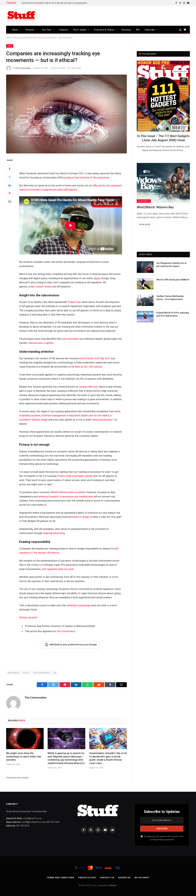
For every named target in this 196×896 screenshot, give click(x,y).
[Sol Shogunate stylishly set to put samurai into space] (145, 267)
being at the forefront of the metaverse (87, 177)
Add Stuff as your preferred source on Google (73, 644)
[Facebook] (9, 169)
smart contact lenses (40, 286)
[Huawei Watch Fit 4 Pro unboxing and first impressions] (145, 317)
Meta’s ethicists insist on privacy (68, 492)
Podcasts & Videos (104, 29)
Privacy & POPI (87, 877)
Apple (97, 278)
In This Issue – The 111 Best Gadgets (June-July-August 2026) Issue (163, 138)
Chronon (113, 885)
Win (138, 29)
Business (126, 29)
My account (142, 877)
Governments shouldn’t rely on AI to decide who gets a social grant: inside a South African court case (56, 3)
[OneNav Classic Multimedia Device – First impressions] (145, 300)
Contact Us (107, 877)
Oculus (26, 673)
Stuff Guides (80, 29)
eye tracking (13, 673)
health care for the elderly (95, 415)
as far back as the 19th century (85, 366)
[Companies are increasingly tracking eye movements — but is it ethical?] (66, 114)
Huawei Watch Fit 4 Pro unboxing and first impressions (172, 314)
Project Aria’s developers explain (75, 476)
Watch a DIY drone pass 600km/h (172, 279)
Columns (63, 29)
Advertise (124, 877)
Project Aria (74, 302)
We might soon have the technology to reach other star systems (23, 756)
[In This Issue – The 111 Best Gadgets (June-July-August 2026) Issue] (163, 96)
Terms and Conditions (60, 877)
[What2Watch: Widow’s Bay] (163, 183)
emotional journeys (102, 419)
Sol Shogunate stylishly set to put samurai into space (171, 264)
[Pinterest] (9, 193)
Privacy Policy (158, 839)
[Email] (9, 201)
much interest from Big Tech (94, 358)
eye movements (70, 338)
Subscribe (150, 29)
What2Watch (144, 201)
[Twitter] (9, 177)
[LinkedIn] (9, 185)
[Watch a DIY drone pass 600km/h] (145, 283)
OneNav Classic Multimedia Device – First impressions (170, 297)
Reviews (30, 29)
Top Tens (46, 29)
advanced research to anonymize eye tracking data (65, 496)
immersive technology (78, 605)
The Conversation (22, 68)
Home (8, 38)
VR (55, 673)
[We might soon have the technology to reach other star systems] (25, 738)
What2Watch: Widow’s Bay (155, 207)
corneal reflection (88, 386)
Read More (144, 224)
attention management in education (60, 415)
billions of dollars (81, 516)
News (15, 29)
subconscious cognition (41, 342)
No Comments (59, 68)
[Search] (180, 29)
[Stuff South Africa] (21, 16)
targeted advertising (54, 533)
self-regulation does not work (58, 569)
